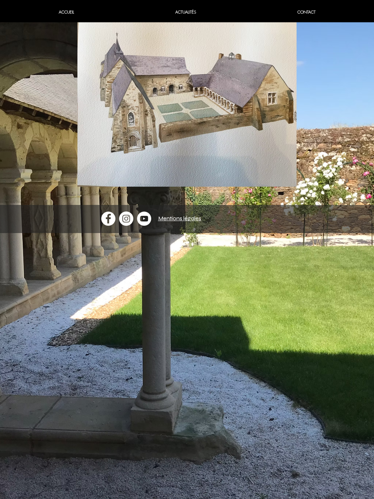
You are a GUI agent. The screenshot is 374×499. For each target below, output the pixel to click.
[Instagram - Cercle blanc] (126, 219)
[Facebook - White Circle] (108, 219)
